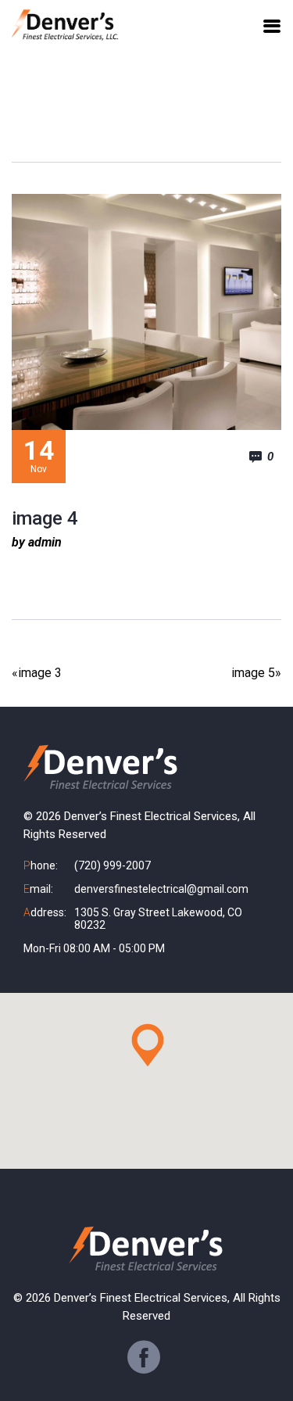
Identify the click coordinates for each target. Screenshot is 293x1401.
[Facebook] (143, 1357)
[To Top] (263, 1360)
